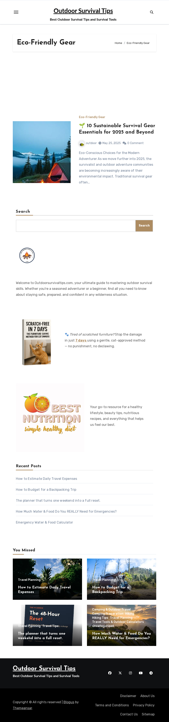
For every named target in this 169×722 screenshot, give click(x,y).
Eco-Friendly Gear (92, 117)
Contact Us (129, 714)
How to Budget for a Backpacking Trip (46, 490)
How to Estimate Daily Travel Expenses (46, 479)
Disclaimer (128, 696)
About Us (147, 696)
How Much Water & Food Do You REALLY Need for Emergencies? (66, 511)
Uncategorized (103, 626)
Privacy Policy (144, 705)
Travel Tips (50, 626)
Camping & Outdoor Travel (111, 609)
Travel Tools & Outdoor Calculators (118, 622)
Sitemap (148, 714)
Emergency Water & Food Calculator (44, 522)
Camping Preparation (107, 613)
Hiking (129, 613)
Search (23, 212)
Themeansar (22, 708)
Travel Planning (29, 580)
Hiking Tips (100, 617)
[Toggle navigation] (16, 12)
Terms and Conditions (112, 705)
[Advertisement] (85, 85)
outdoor (91, 143)
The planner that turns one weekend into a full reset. (58, 500)
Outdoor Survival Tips (83, 11)
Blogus (68, 702)
